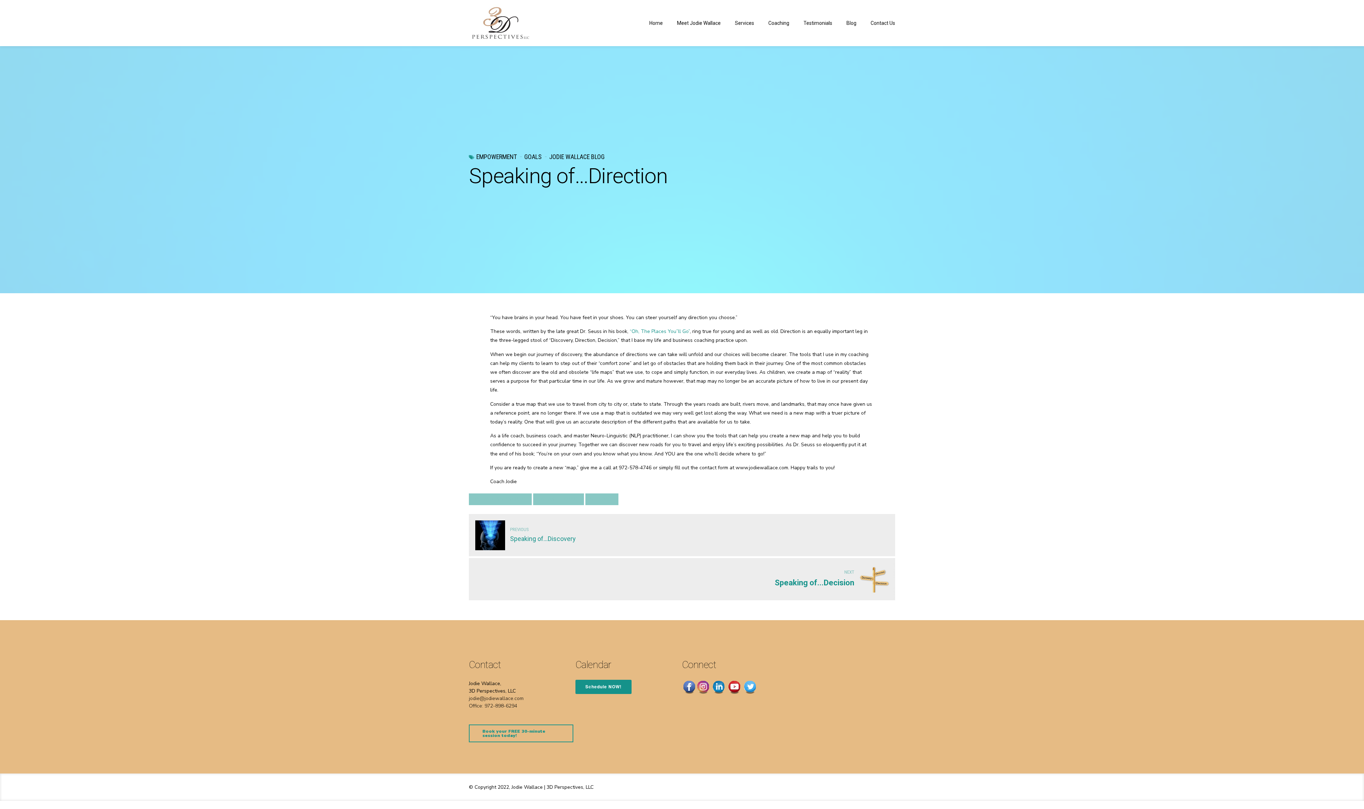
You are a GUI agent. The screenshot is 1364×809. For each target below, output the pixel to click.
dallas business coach (500, 499)
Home (656, 23)
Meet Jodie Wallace (699, 23)
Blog (851, 23)
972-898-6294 (501, 706)
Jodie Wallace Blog (577, 156)
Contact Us (883, 23)
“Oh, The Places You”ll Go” (660, 331)
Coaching (778, 23)
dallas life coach (558, 499)
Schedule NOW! (603, 686)
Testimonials (817, 23)
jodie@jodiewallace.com (496, 698)
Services (744, 23)
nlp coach (602, 499)
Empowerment (496, 156)
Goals (533, 156)
